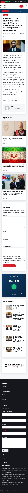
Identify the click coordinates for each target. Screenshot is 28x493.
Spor (3, 397)
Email (4, 431)
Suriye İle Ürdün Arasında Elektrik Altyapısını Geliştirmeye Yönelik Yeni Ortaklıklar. (18, 339)
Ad (4, 232)
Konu (4, 418)
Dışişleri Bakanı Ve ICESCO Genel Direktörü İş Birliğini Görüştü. (18, 349)
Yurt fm (3, 5)
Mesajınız (5, 437)
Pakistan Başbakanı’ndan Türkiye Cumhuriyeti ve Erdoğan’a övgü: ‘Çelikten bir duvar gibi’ (13, 193)
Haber (5, 15)
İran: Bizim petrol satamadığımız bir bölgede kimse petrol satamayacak (13, 165)
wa (16, 100)
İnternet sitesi (7, 246)
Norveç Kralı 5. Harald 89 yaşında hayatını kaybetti (13, 139)
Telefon (4, 424)
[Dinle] (14, 286)
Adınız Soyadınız (7, 411)
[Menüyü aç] (26, 6)
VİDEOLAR (4, 399)
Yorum (5, 215)
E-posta (6, 239)
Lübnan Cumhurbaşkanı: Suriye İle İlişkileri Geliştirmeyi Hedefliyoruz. (17, 328)
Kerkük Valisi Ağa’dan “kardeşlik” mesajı (18, 306)
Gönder (5, 451)
